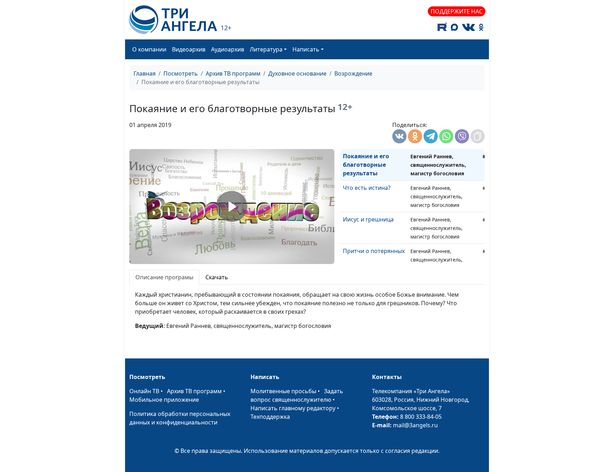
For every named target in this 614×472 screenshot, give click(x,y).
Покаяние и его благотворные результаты (366, 164)
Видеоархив (188, 49)
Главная (145, 73)
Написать (305, 49)
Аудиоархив (227, 49)
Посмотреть (180, 73)
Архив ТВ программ (233, 73)
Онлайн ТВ (144, 391)
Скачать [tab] (216, 277)
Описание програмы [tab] (164, 277)
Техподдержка (270, 417)
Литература (266, 49)
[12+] (173, 20)
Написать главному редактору (293, 408)
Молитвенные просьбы (283, 391)
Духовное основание (297, 73)
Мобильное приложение (164, 400)
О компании (149, 49)
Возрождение (353, 73)
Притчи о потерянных (374, 251)
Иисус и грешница (368, 219)
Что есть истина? (367, 188)
